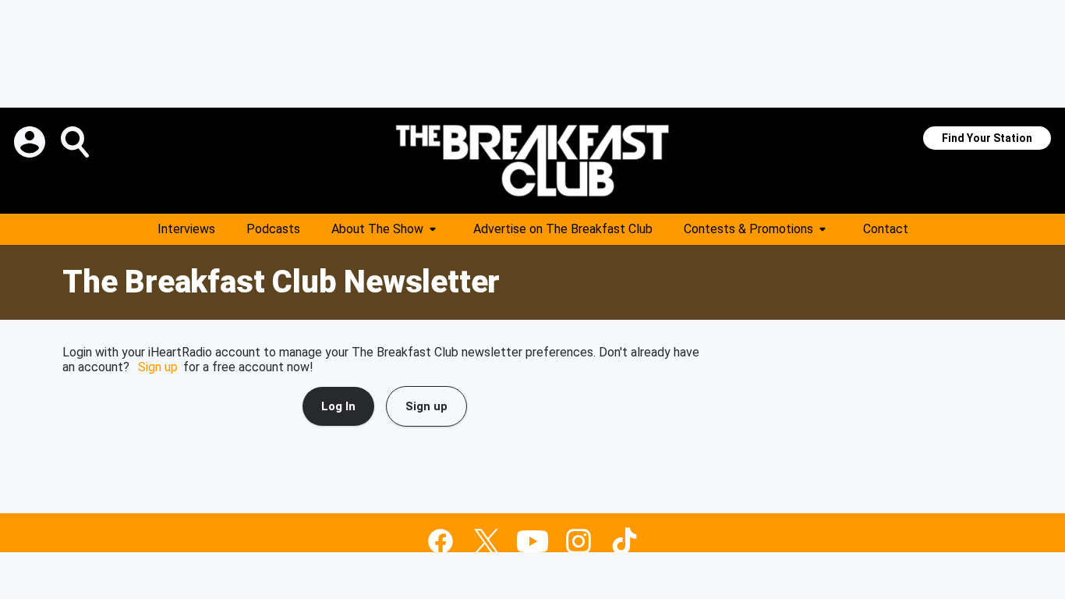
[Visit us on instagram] (578, 541)
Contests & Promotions (748, 229)
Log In (338, 406)
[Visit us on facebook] (440, 541)
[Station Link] (532, 161)
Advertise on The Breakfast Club (563, 229)
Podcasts (273, 229)
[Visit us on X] (486, 541)
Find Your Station (987, 138)
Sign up (158, 367)
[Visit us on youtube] (532, 541)
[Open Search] (76, 142)
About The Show (377, 229)
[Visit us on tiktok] (624, 541)
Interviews (186, 229)
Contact (885, 229)
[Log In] (31, 142)
